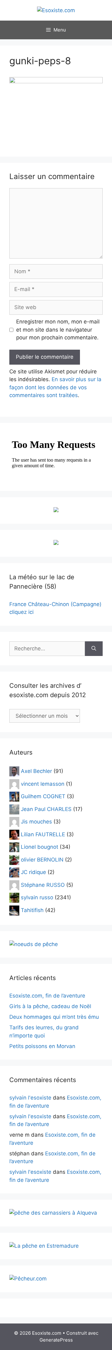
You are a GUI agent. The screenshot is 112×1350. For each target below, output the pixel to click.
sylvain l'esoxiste (30, 1098)
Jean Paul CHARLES (46, 809)
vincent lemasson (42, 783)
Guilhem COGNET (43, 796)
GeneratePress (56, 1340)
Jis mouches (36, 821)
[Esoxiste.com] (56, 10)
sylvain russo (37, 897)
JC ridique (33, 872)
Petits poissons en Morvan (42, 1046)
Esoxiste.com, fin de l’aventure (47, 996)
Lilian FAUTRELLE (43, 834)
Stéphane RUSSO (43, 884)
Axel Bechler (36, 771)
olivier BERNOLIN (42, 859)
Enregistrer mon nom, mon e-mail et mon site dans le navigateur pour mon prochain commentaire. (58, 329)
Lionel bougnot (39, 847)
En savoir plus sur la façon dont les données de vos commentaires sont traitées (55, 387)
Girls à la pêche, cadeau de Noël (50, 1006)
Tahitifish (32, 910)
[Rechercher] (94, 648)
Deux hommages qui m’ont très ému (54, 1017)
